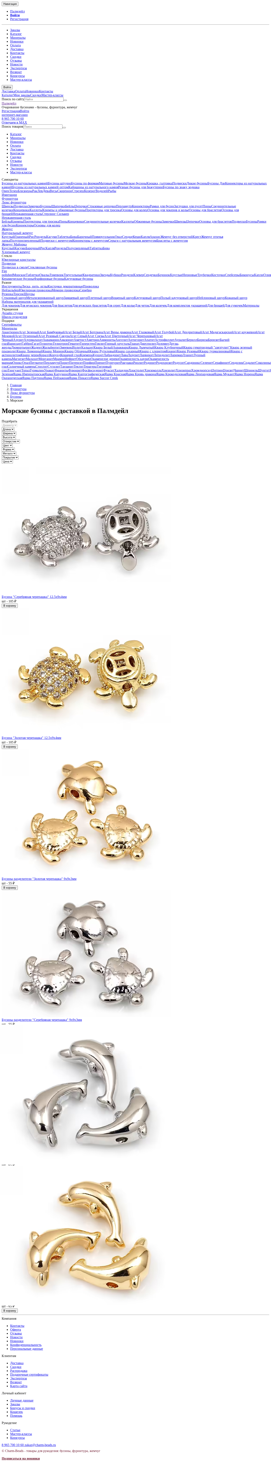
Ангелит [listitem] (121, 340)
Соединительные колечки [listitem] (102, 221)
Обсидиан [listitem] (83, 359)
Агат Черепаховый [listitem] (142, 336)
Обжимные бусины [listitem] (148, 221)
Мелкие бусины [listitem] (135, 183)
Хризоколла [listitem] (153, 370)
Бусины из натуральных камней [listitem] (25, 183)
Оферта (15, 1329)
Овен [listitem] (5, 191)
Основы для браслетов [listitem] (205, 210)
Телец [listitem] (13, 191)
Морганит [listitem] (46, 359)
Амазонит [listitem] (66, 340)
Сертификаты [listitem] (12, 324)
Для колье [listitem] (128, 305)
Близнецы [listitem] (25, 191)
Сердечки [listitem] (151, 275)
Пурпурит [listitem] (113, 362)
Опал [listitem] (26, 362)
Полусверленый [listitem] (78, 248)
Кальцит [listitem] (87, 347)
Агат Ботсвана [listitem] (92, 332)
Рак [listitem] (34, 191)
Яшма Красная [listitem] (115, 374)
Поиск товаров (12, 126)
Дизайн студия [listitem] (12, 313)
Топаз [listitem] (25, 370)
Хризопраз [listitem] (183, 370)
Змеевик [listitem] (66, 347)
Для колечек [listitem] (158, 305)
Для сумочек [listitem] (234, 305)
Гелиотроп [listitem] (60, 343)
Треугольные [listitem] (73, 275)
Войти (15, 15)
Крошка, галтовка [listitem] (159, 183)
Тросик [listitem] (18, 294)
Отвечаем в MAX (14, 122)
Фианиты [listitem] (61, 370)
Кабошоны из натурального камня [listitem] (93, 187)
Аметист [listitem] (80, 340)
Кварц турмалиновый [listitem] (215, 351)
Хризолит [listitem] (169, 370)
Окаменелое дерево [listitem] (105, 359)
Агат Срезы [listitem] (95, 336)
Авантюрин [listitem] (10, 332)
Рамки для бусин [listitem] (162, 206)
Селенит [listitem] (206, 362)
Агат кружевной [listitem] (246, 332)
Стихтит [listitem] (41, 366)
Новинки (17, 41)
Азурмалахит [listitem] (33, 340)
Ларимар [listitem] (176, 355)
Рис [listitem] (31, 237)
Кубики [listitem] (115, 275)
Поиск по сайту (13, 99)
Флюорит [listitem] (75, 370)
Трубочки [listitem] (204, 275)
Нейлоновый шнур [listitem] (211, 298)
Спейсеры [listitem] (232, 275)
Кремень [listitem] (86, 355)
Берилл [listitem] (192, 340)
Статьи (15, 1430)
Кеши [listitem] (137, 237)
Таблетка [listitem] (63, 237)
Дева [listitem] (46, 191)
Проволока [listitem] (91, 286)
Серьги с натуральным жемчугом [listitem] (132, 240)
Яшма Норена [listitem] (244, 374)
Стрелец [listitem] (78, 191)
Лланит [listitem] (188, 355)
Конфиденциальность (25, 1345)
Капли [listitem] (258, 275)
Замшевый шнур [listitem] (76, 298)
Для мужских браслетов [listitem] (89, 305)
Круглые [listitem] (176, 275)
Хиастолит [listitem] (136, 370)
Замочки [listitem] (34, 206)
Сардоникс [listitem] (192, 362)
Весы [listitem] (53, 191)
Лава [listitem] (124, 355)
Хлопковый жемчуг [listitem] (16, 252)
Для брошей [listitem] (216, 305)
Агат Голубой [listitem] (164, 332)
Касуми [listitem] (51, 237)
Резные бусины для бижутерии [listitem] (140, 187)
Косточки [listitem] (218, 275)
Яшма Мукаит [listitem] (224, 374)
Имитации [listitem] (9, 195)
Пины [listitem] (207, 206)
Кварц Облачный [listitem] (77, 351)
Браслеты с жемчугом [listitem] (172, 240)
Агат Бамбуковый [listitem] (52, 332)
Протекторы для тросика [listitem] (103, 210)
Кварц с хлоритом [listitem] (153, 351)
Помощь (16, 1415)
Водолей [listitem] (101, 191)
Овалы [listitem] (44, 275)
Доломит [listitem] (162, 343)
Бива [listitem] (73, 237)
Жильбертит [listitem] (51, 347)
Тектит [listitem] (79, 366)
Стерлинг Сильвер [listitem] (55, 214)
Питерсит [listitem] (76, 362)
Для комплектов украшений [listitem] (187, 305)
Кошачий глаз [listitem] (70, 355)
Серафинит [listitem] (221, 362)
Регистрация (19, 19)
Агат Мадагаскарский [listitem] (218, 332)
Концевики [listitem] (21, 210)
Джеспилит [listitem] (148, 343)
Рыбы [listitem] (112, 191)
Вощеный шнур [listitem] (122, 298)
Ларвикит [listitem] (147, 355)
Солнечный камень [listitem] (21, 366)
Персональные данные (26, 1348)
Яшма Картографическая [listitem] (86, 374)
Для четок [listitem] (142, 305)
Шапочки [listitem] (58, 206)
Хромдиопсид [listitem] (201, 370)
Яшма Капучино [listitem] (56, 374)
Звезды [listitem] (105, 275)
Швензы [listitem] (8, 206)
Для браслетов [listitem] (61, 305)
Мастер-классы (21, 79)
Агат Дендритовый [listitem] (188, 332)
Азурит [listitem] (18, 340)
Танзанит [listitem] (67, 366)
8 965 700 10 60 (13, 118)
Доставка (17, 49)
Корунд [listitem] (55, 355)
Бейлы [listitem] (70, 206)
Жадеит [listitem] (36, 347)
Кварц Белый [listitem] (103, 347)
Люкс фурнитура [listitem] (14, 202)
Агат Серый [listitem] (78, 336)
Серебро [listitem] (86, 290)
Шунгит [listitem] (264, 370)
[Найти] (65, 100)
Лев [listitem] (40, 191)
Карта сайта (18, 1386)
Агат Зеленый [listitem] (29, 332)
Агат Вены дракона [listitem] (117, 332)
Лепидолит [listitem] (162, 355)
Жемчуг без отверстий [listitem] (176, 237)
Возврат (16, 72)
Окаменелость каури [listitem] (133, 359)
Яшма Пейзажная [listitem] (56, 378)
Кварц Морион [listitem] (54, 351)
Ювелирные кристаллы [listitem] (19, 259)
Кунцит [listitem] (98, 355)
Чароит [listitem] (239, 370)
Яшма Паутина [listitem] (33, 378)
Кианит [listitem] (171, 351)
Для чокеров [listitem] (11, 305)
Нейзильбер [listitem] (10, 290)
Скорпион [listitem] (64, 191)
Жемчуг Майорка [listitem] (14, 244)
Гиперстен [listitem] (87, 343)
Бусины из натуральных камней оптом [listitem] (40, 187)
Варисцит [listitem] (14, 343)
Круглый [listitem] (8, 237)
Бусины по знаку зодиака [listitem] (181, 187)
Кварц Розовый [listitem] (188, 351)
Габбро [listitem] (27, 343)
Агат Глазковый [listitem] (142, 332)
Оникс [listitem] (17, 362)
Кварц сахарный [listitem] (128, 351)
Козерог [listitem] (89, 191)
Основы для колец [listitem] (134, 210)
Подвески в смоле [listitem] (15, 267)
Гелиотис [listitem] (46, 343)
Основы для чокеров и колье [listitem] (168, 210)
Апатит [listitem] (149, 340)
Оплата (15, 45)
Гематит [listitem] (74, 343)
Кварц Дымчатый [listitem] (141, 347)
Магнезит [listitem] (19, 359)
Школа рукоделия (14, 317)
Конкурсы (17, 76)
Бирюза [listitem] (202, 340)
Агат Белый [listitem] (73, 332)
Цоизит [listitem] (228, 370)
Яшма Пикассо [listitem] (79, 378)
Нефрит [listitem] (70, 359)
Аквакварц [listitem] (121, 347)
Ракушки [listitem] (126, 362)
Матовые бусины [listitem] (111, 183)
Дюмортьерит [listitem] (21, 347)
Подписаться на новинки (21, 1458)
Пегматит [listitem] (37, 362)
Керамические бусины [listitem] (18, 279)
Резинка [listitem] (7, 294)
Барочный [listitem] (84, 237)
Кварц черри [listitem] (30, 355)
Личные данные (21, 1400)
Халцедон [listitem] (121, 370)
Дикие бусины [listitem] (197, 183)
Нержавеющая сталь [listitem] (27, 214)
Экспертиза (18, 68)
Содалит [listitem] (249, 362)
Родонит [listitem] (150, 362)
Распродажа (18, 1370)
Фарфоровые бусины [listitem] (49, 279)
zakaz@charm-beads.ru (40, 1445)
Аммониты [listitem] (107, 340)
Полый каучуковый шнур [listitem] (178, 298)
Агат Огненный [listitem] (26, 336)
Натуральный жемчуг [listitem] (17, 233)
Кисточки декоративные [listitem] (65, 286)
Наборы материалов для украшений (28, 301)
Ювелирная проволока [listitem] (35, 290)
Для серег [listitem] (114, 305)
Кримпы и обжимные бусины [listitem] (63, 210)
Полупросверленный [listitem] (25, 240)
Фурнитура (10, 198)
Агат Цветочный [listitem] (116, 336)
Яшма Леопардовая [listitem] (200, 374)
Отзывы (16, 60)
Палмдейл (17, 11)
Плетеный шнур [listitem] (99, 298)
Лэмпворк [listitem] (56, 275)
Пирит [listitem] (64, 362)
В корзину (9, 605)
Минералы (18, 37)
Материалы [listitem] (251, 305)
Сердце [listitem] (127, 237)
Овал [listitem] (118, 237)
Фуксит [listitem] (108, 370)
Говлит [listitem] (100, 343)
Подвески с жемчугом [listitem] (56, 240)
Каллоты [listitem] (36, 210)
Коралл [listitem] (44, 355)
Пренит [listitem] (100, 362)
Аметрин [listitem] (92, 340)
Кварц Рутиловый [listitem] (103, 351)
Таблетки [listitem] (32, 275)
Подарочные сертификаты (29, 1374)
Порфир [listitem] (89, 362)
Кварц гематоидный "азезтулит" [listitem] (206, 347)
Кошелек (16, 1412)
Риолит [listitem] (138, 362)
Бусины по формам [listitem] (85, 183)
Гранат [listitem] (135, 343)
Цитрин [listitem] (217, 370)
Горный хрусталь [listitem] (117, 343)
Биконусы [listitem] (247, 275)
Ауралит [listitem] (180, 340)
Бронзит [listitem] (214, 340)
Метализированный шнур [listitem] (45, 298)
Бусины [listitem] (45, 206)
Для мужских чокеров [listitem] (35, 305)
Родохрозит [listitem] (164, 362)
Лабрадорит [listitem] (112, 355)
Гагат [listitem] (36, 343)
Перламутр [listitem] (124, 206)
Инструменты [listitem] (12, 286)
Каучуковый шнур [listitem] (147, 298)
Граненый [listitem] (22, 237)
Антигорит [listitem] (136, 340)
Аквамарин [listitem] (51, 340)
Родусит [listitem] (179, 362)
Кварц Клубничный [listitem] (168, 347)
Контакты (17, 53)
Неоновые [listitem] (190, 275)
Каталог (16, 34)
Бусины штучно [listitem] (59, 183)
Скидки (15, 57)
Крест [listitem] (197, 237)
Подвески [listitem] (179, 183)
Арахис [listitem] (155, 237)
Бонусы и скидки (22, 1408)
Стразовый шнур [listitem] (14, 298)
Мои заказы (21, 95)
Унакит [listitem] (49, 370)
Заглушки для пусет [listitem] (188, 206)
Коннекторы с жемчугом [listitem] (90, 240)
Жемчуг (7, 229)
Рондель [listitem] (40, 237)
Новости (16, 64)
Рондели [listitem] (127, 275)
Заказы (15, 30)
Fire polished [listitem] (7, 273)
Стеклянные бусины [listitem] (42, 267)
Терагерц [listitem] (90, 366)
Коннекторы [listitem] (141, 206)
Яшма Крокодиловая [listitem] (171, 374)
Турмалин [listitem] (37, 370)
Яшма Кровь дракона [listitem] (141, 374)
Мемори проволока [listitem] (66, 290)
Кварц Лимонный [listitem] (30, 351)
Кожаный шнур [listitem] (236, 298)
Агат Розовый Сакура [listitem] (54, 336)
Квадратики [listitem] (91, 275)
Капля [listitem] (145, 237)
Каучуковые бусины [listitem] (78, 279)
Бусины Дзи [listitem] (216, 183)
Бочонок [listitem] (164, 275)
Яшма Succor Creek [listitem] (104, 378)
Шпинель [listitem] (251, 370)
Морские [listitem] (19, 275)
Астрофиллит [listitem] (164, 340)
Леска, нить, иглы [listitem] (35, 286)
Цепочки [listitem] (81, 206)
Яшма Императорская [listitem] (28, 374)
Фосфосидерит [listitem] (92, 370)
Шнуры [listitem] (29, 294)
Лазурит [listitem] (134, 355)
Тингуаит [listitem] (14, 370)
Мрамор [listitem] (59, 359)
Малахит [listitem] (32, 359)
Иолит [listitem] (76, 347)
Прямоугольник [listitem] (103, 237)
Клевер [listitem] (138, 275)
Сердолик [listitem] (236, 362)
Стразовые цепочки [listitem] (101, 206)
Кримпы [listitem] (17, 221)
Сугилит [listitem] (54, 366)
